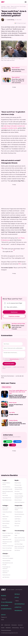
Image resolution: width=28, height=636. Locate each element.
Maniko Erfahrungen (7, 550)
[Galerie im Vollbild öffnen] (25, 43)
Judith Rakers (17, 519)
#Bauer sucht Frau (6, 387)
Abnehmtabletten (6, 560)
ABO (2, 625)
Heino (4, 514)
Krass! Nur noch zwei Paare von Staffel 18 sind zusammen (18, 80)
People (8, 6)
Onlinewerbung (15, 627)
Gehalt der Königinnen (19, 502)
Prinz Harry (17, 491)
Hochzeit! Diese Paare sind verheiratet (18, 70)
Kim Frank (17, 525)
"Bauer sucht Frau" (16, 67)
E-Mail (13, 445)
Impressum (20, 625)
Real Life (4, 599)
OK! (2, 2)
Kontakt (2, 627)
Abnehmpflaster (6, 556)
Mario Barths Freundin (7, 489)
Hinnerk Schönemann (19, 514)
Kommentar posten (9, 363)
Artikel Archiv (7, 625)
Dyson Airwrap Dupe (7, 548)
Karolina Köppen (6, 521)
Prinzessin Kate (18, 485)
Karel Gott (5, 519)
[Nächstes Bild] (24, 49)
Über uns (22, 627)
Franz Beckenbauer (19, 512)
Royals (17, 480)
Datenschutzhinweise (14, 359)
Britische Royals (18, 500)
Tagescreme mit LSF (7, 539)
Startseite (3, 6)
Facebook (18, 441)
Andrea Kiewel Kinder (7, 512)
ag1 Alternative (6, 577)
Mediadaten (8, 627)
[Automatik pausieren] (22, 43)
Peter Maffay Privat (7, 497)
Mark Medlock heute (7, 500)
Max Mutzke (5, 495)
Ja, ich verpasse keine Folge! (14, 303)
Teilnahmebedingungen (6, 630)
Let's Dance (17, 533)
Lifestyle (5, 553)
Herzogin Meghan (18, 493)
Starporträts (18, 505)
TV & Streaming (19, 530)
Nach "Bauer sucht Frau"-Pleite (18, 323)
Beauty (17, 600)
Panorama (18, 610)
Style (4, 530)
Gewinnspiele (20, 604)
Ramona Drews (6, 523)
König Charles (18, 483)
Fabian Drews (5, 516)
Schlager (5, 505)
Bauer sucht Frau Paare (20, 537)
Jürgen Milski (17, 521)
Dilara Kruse (17, 523)
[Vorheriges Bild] (3, 49)
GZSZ (16, 535)
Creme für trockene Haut (8, 545)
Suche (2, 619)
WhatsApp (8, 441)
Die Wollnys (17, 550)
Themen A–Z (4, 617)
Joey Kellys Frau (18, 516)
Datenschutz (14, 625)
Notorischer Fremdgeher (8, 558)
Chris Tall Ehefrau (6, 487)
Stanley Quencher (6, 575)
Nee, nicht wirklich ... (12, 307)
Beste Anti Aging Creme (8, 533)
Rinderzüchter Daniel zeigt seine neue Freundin (18, 327)
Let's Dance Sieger (19, 544)
